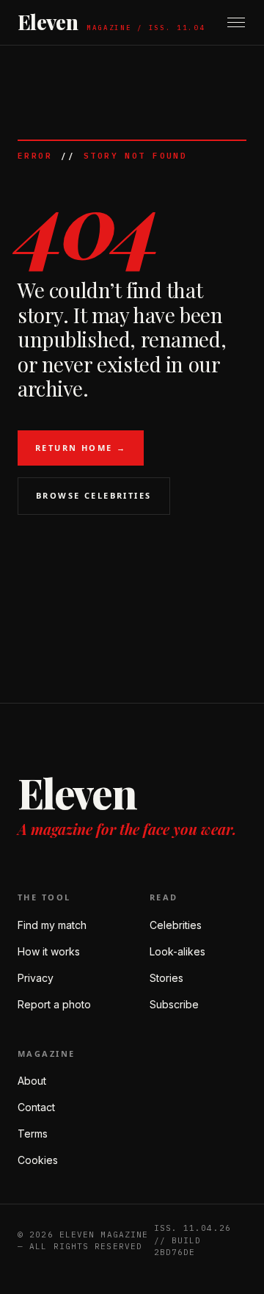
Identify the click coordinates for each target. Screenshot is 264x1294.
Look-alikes (177, 951)
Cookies (38, 1160)
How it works (49, 951)
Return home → (80, 447)
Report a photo (54, 1004)
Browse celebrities (94, 495)
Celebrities (176, 925)
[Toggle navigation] (236, 22)
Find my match (52, 925)
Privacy (36, 978)
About (32, 1080)
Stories (166, 978)
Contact (36, 1107)
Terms (33, 1133)
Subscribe (174, 1004)
